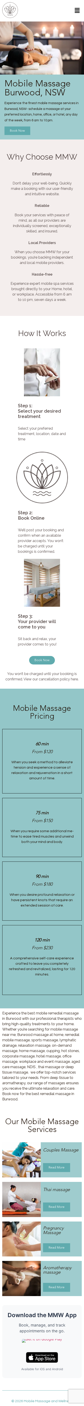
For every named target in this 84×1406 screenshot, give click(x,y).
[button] (77, 10)
